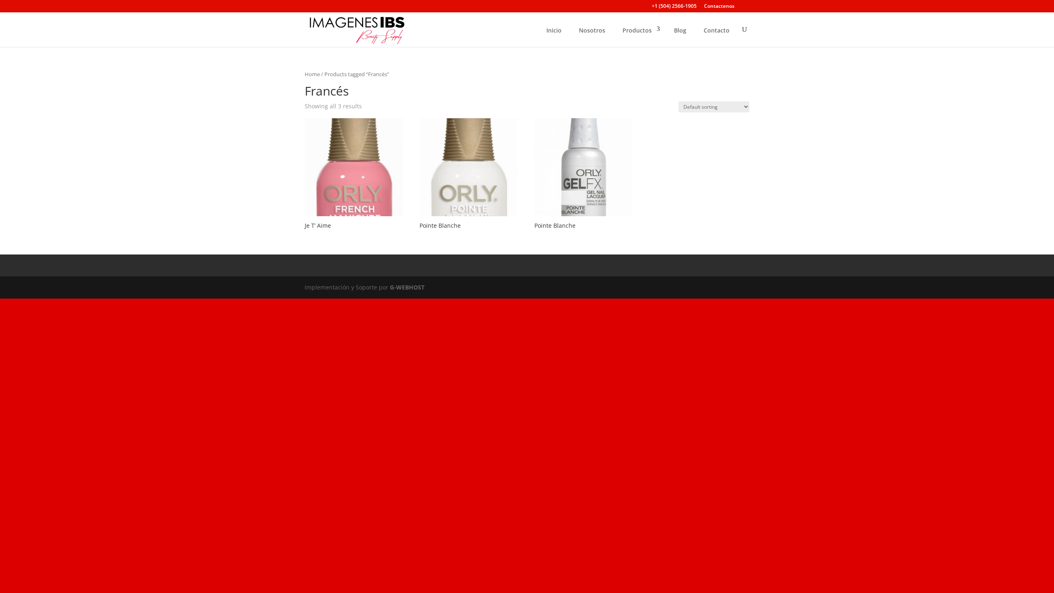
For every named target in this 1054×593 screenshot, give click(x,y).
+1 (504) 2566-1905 (674, 6)
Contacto (717, 30)
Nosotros (592, 30)
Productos (637, 30)
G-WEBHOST (407, 287)
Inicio (554, 30)
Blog (680, 30)
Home (312, 74)
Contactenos (719, 6)
